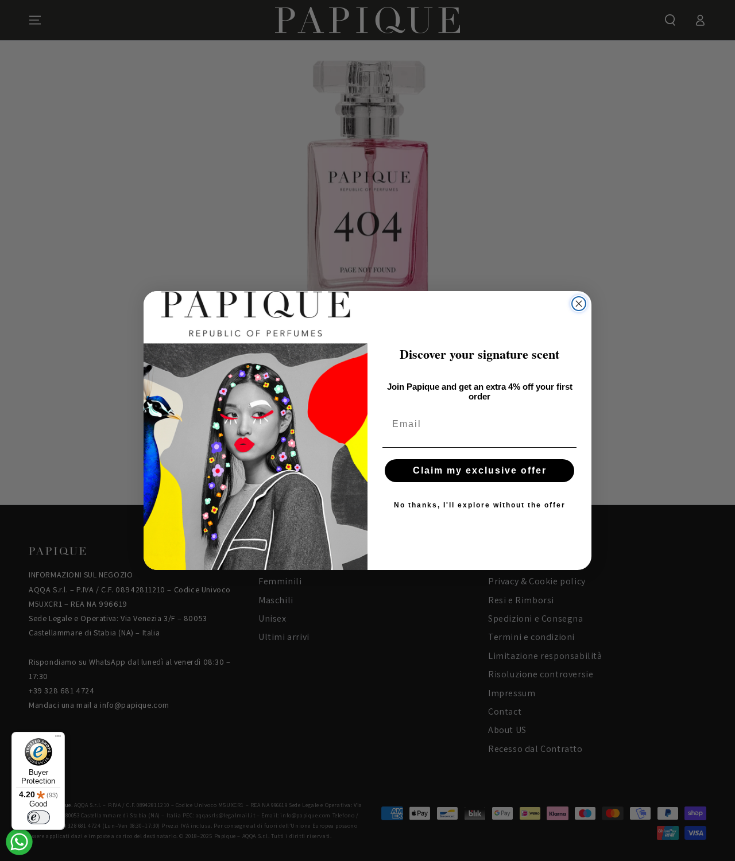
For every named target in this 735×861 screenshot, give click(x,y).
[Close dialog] (579, 304)
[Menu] (58, 739)
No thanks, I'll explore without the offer (480, 505)
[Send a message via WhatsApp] (19, 841)
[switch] (38, 817)
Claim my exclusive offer (480, 470)
